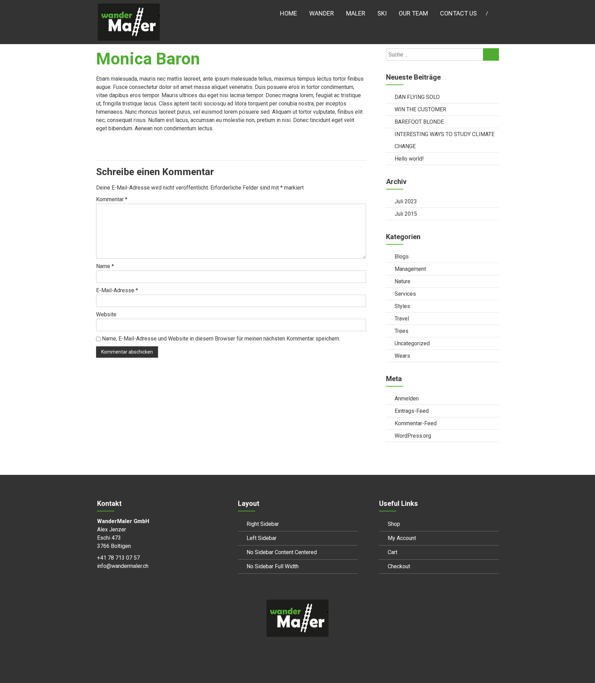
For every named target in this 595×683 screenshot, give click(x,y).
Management (410, 269)
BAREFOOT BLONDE (419, 122)
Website (106, 314)
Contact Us (458, 13)
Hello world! (409, 158)
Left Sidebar (261, 538)
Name (105, 266)
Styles (402, 306)
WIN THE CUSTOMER (420, 109)
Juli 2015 (406, 214)
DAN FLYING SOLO (417, 97)
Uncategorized (412, 343)
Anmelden (407, 398)
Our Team (413, 13)
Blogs (402, 256)
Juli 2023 (406, 201)
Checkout (399, 566)
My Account (402, 538)
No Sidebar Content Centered (282, 552)
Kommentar (111, 199)
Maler (355, 13)
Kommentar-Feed (416, 423)
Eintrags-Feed (412, 411)
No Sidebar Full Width (273, 566)
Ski (382, 13)
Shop (394, 524)
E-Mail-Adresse (117, 290)
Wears (402, 356)
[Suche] (491, 54)
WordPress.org (413, 435)
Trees (401, 331)
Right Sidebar (263, 524)
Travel (402, 318)
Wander (321, 13)
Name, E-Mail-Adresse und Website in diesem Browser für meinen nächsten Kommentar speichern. (221, 338)
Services (405, 293)
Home (288, 13)
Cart (392, 552)
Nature (402, 281)
